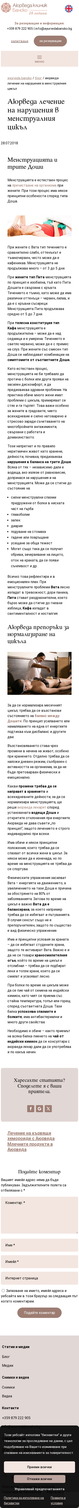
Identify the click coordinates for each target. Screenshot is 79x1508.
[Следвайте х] (48, 1108)
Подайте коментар (39, 1313)
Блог (6, 1357)
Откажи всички (39, 1479)
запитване (19, 41)
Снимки (8, 1387)
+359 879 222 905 (20, 29)
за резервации (50, 41)
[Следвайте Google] (39, 1108)
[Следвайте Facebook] (30, 1108)
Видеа (7, 1396)
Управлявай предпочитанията (39, 1489)
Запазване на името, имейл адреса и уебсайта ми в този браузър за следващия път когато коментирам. (39, 1296)
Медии (7, 1365)
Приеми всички (39, 1467)
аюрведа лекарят (32, 807)
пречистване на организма (34, 185)
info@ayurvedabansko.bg (53, 29)
